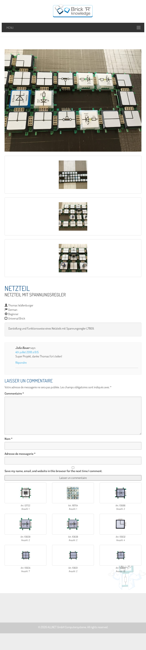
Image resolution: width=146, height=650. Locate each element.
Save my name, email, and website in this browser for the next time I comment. (53, 471)
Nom (9, 439)
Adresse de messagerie (20, 454)
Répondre (21, 362)
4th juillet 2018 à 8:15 (27, 352)
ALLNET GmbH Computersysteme (67, 627)
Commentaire (14, 393)
